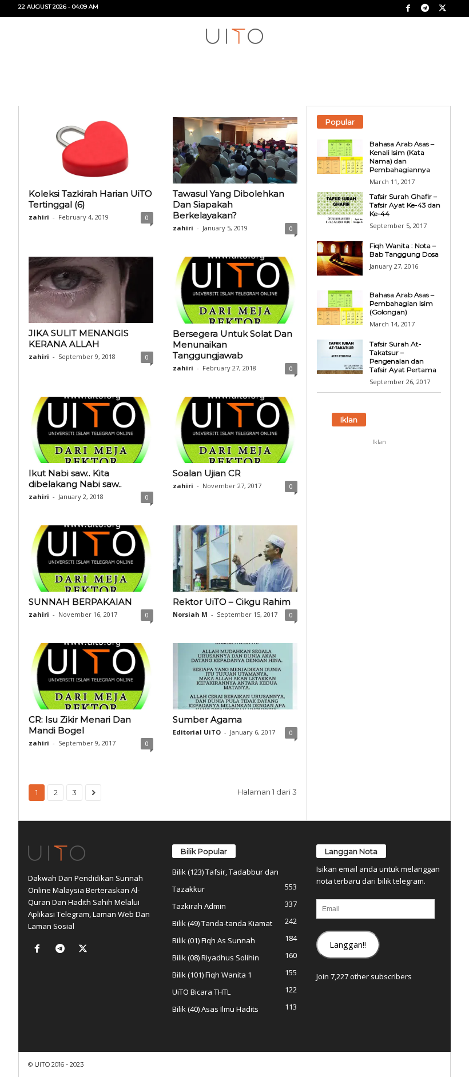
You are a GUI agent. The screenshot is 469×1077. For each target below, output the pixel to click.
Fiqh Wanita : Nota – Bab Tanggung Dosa (404, 249)
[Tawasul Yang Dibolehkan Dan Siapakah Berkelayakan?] (235, 150)
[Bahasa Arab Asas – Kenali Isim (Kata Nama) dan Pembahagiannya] (340, 156)
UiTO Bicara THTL (201, 992)
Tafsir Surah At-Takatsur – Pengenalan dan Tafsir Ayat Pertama (402, 357)
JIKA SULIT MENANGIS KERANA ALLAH (79, 338)
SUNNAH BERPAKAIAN (80, 601)
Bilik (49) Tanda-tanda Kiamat (222, 923)
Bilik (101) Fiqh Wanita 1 (212, 975)
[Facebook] (408, 8)
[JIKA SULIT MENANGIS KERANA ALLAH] (91, 290)
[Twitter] (442, 8)
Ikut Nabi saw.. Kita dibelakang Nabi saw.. (75, 478)
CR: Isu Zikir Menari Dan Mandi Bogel (80, 725)
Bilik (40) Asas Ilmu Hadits (215, 1009)
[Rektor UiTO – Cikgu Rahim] (235, 558)
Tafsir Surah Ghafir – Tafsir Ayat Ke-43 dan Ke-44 (404, 205)
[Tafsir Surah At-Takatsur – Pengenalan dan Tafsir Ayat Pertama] (340, 357)
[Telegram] (425, 8)
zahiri (39, 217)
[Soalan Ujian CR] (235, 430)
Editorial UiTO (197, 732)
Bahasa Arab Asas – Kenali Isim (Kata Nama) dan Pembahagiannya (401, 156)
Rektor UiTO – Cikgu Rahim (232, 601)
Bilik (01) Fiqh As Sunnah (213, 940)
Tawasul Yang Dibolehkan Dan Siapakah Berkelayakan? (228, 204)
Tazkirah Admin (199, 906)
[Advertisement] (379, 508)
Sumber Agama (207, 719)
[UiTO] (234, 36)
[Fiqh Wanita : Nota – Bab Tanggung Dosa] (340, 258)
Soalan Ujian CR (207, 473)
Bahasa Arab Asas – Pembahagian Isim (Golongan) (401, 303)
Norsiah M (190, 614)
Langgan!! (347, 944)
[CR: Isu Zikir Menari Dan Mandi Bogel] (91, 676)
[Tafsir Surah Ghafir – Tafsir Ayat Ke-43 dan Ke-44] (340, 209)
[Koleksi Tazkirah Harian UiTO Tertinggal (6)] (91, 150)
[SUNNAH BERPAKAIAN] (91, 558)
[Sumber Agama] (235, 676)
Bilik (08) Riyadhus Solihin (215, 957)
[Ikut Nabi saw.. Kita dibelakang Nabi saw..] (91, 430)
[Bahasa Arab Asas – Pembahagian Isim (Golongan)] (340, 307)
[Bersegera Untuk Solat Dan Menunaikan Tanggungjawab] (235, 290)
